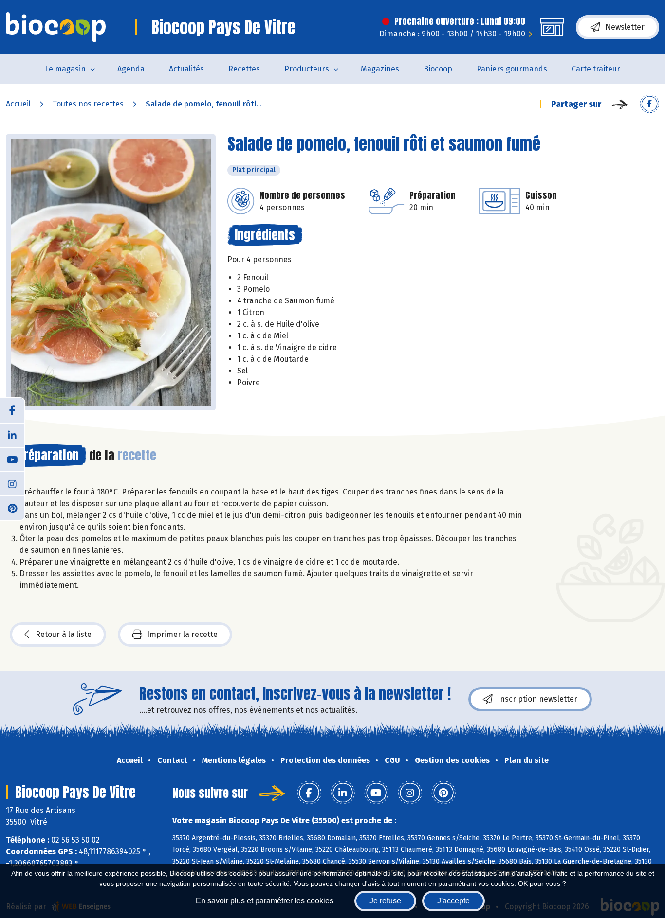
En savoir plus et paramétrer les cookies (264, 901)
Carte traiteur (596, 68)
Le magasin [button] (65, 68)
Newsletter (625, 27)
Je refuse (385, 901)
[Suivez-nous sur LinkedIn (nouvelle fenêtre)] (12, 435)
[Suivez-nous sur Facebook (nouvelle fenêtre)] (12, 410)
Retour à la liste (64, 634)
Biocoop (438, 68)
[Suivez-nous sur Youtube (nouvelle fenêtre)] (12, 459)
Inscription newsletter (537, 699)
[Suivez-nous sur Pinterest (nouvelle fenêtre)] (12, 507)
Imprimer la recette (182, 634)
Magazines (380, 68)
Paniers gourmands (512, 68)
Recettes (244, 68)
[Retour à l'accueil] (56, 27)
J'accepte (453, 901)
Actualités (186, 68)
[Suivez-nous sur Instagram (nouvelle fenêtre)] (12, 483)
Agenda (131, 68)
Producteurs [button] (306, 68)
